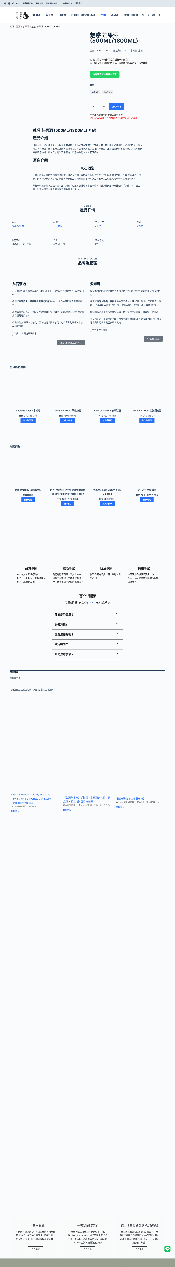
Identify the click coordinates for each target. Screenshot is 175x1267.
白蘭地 (75, 15)
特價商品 (39, 3)
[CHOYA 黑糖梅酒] (147, 471)
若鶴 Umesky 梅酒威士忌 (28, 489)
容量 (92, 85)
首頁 (12, 26)
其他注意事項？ (64, 654)
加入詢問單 (116, 106)
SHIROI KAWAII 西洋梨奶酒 (146, 410)
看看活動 (87, 1249)
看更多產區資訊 (99, 329)
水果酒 (26, 26)
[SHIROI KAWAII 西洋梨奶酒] (147, 391)
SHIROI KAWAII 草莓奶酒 (67, 410)
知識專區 (66, 3)
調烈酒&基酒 (88, 15)
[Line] (13, 3)
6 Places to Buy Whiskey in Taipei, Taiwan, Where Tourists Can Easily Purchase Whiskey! (31, 798)
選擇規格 (28, 499)
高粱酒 (115, 15)
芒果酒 (98, 225)
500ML (95, 92)
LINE (91, 602)
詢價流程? (61, 624)
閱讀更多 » (15, 811)
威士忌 (49, 15)
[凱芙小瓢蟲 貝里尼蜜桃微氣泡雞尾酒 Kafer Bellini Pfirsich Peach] (67, 471)
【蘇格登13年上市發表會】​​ (130, 798)
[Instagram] (9, 3)
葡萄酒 (36, 15)
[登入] (143, 15)
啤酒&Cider (131, 15)
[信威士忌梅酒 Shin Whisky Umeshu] (107, 471)
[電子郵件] (17, 3)
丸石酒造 (57, 225)
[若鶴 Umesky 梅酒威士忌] (28, 471)
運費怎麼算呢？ (64, 634)
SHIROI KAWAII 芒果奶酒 (107, 410)
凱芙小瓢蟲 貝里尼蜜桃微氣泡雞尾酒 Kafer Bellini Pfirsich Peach (67, 491)
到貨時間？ (61, 644)
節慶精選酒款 (28, 3)
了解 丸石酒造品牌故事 (25, 333)
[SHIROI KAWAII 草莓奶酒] (67, 391)
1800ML (108, 92)
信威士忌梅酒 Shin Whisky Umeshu (107, 491)
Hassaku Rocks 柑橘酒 (28, 410)
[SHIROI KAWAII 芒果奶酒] (107, 391)
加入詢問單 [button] (28, 420)
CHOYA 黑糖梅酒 (147, 489)
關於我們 (78, 3)
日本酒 (62, 15)
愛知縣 (140, 225)
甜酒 (103, 15)
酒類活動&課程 (51, 3)
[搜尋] (148, 15)
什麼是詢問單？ (64, 614)
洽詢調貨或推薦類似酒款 (105, 74)
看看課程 (35, 1249)
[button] (87, 615)
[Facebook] (5, 3)
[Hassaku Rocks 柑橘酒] (28, 391)
